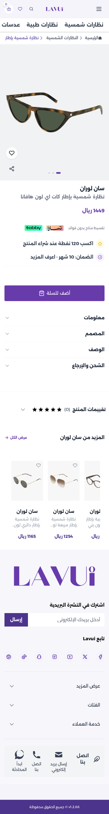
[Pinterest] (8, 656)
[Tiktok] (24, 656)
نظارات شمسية (84, 25)
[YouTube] (69, 656)
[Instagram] (54, 656)
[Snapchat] (39, 656)
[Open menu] (99, 9)
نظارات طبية (42, 25)
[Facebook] (100, 656)
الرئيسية (91, 37)
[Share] (12, 169)
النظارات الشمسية (62, 37)
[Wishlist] (20, 8)
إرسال (16, 619)
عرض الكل (18, 437)
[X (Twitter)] (85, 656)
